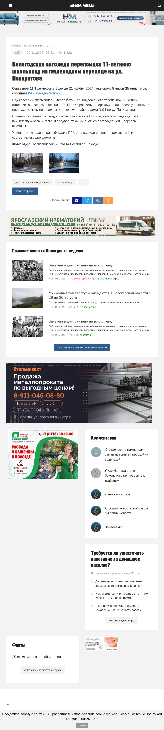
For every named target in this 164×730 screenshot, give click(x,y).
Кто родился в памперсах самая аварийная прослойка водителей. (126, 454)
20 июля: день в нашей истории (36, 657)
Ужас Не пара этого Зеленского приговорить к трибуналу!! (125, 475)
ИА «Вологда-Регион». (44, 93)
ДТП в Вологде (65, 182)
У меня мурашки (117, 494)
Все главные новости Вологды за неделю (82, 347)
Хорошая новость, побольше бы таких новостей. (126, 510)
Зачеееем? (113, 527)
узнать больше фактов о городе (42, 670)
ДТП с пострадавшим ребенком (32, 182)
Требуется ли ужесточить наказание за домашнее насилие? (117, 559)
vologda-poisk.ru (82, 6)
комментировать (25, 191)
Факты (18, 645)
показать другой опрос (121, 620)
